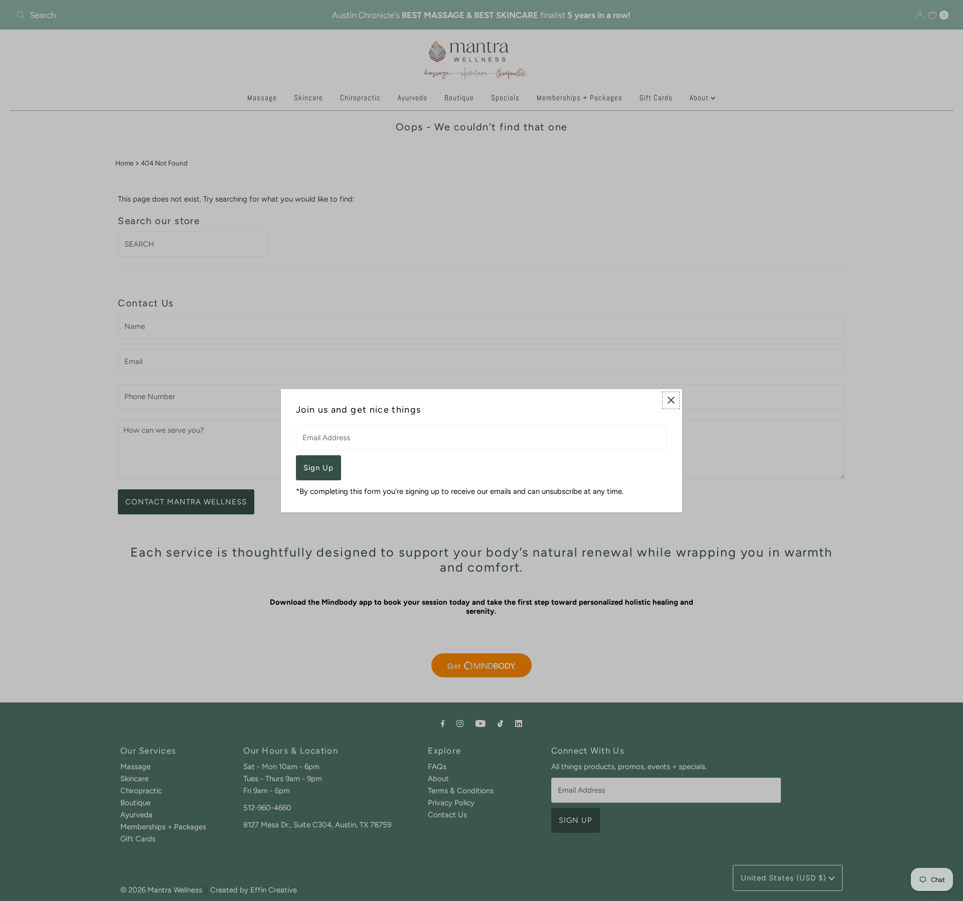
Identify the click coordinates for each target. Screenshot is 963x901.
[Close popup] (671, 400)
